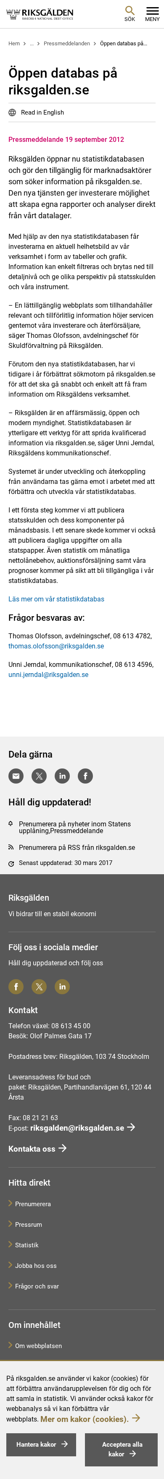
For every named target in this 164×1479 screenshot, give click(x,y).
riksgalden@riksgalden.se (77, 1128)
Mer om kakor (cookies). (84, 1419)
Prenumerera (33, 1204)
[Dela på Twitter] (39, 776)
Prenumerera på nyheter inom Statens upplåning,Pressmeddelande (75, 827)
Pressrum (28, 1224)
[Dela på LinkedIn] (62, 776)
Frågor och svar (37, 1286)
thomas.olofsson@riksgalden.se (56, 646)
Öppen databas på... (123, 43)
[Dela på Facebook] (85, 776)
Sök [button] (129, 19)
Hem (14, 43)
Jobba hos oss (36, 1266)
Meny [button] (152, 19)
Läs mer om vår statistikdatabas (56, 599)
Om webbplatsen (38, 1346)
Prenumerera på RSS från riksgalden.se (77, 848)
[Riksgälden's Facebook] (16, 986)
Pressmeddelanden (67, 43)
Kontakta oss (32, 1149)
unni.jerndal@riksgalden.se (48, 675)
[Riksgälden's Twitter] (39, 986)
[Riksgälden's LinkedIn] (62, 986)
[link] (40, 14)
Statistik (27, 1245)
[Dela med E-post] (16, 776)
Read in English (41, 112)
